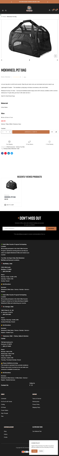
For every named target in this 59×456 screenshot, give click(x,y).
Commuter (3, 398)
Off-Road (3, 407)
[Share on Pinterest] (8, 153)
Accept (34, 451)
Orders (5, 434)
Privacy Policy (36, 404)
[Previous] (1, 60)
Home (4, 17)
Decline (41, 451)
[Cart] (56, 10)
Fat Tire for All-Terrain (6, 401)
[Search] (5, 10)
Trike (2, 416)
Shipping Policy (36, 407)
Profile (5, 437)
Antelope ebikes (7, 148)
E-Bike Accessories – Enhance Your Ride (15, 147)
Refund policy (35, 401)
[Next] (57, 60)
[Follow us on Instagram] (32, 385)
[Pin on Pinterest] (5, 153)
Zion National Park (37, 431)
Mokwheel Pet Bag (10, 197)
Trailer (18, 148)
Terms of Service (36, 398)
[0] (53, 10)
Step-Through (4, 413)
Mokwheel (13, 148)
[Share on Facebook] (2, 153)
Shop (5, 431)
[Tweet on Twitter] (12, 153)
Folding (3, 404)
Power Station (4, 410)
